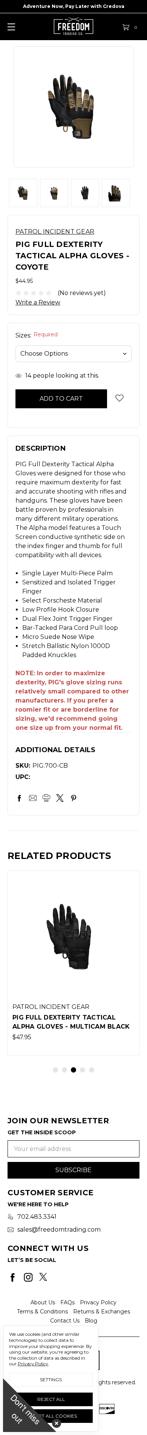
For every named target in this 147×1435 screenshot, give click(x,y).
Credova (113, 6)
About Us (43, 1302)
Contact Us (65, 1320)
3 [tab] (73, 1070)
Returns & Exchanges (101, 1311)
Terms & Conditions (42, 1311)
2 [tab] (64, 1070)
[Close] (55, 1422)
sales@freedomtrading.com (59, 1229)
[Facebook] (19, 798)
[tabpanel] (73, 963)
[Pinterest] (73, 798)
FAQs (67, 1302)
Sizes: (36, 335)
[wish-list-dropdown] (119, 398)
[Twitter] (60, 798)
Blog (91, 1320)
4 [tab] (82, 1070)
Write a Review (37, 302)
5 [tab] (91, 1070)
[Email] (33, 798)
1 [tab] (55, 1070)
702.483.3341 (37, 1216)
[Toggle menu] (10, 26)
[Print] (46, 798)
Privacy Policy (98, 1302)
